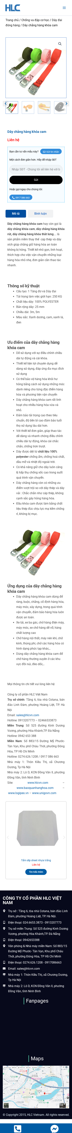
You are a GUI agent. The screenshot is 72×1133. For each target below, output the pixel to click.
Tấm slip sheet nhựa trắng (36, 860)
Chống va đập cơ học (35, 20)
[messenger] (54, 1129)
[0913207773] (17, 1129)
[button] (60, 44)
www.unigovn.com (44, 793)
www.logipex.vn (18, 793)
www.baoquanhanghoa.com (35, 788)
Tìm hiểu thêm (36, 872)
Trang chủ (12, 20)
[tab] (16, 214)
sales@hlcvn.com (27, 715)
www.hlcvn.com (38, 782)
